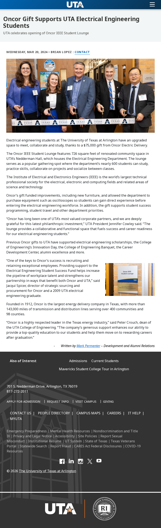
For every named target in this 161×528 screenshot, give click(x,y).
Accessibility (65, 436)
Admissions (78, 361)
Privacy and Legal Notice (32, 436)
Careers (114, 413)
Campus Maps (88, 413)
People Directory (54, 413)
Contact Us (20, 413)
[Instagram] (80, 461)
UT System (73, 441)
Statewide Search (33, 446)
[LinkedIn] (71, 461)
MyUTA (16, 418)
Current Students (105, 361)
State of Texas (96, 441)
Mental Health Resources (70, 431)
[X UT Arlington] (89, 461)
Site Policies (87, 436)
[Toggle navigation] (152, 5)
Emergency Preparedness (27, 431)
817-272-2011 (17, 391)
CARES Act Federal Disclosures (98, 446)
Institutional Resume (44, 441)
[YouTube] (98, 461)
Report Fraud (60, 446)
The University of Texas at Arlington (47, 471)
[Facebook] (62, 461)
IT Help (134, 413)
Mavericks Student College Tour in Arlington (94, 369)
